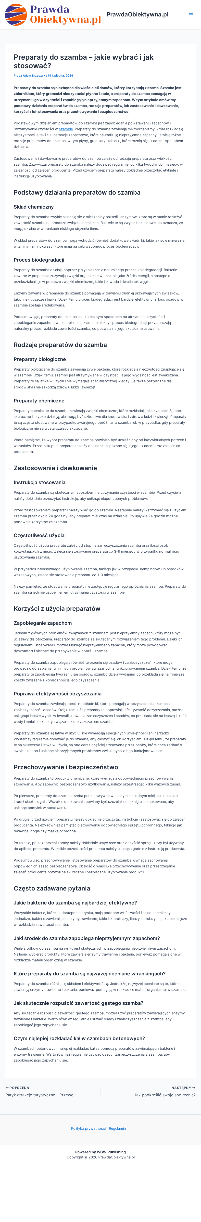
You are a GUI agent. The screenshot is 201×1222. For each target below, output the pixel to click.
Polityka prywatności (88, 1128)
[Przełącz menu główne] (191, 15)
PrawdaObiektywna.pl (137, 14)
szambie (66, 129)
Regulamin (117, 1128)
